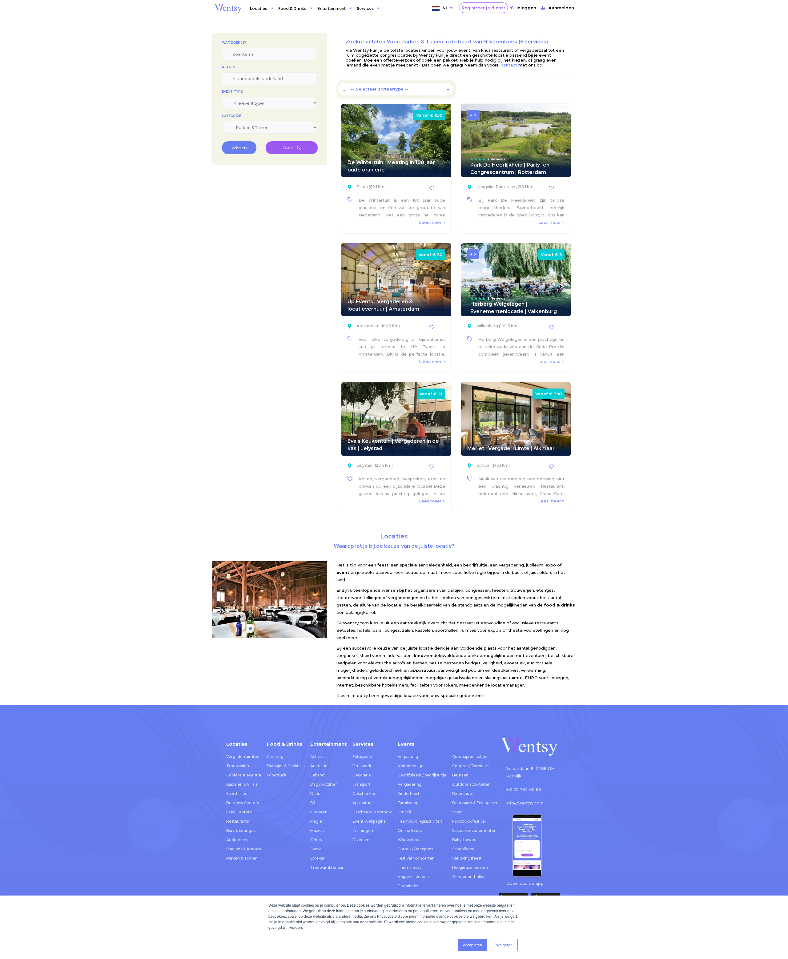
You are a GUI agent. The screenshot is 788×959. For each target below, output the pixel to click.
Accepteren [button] (472, 944)
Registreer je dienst (483, 7)
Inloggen (526, 7)
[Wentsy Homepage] (228, 7)
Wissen (239, 147)
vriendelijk (429, 655)
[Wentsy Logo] (529, 747)
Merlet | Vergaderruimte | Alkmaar (511, 448)
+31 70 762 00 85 (523, 789)
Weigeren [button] (504, 944)
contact (509, 64)
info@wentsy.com (525, 802)
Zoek (288, 147)
